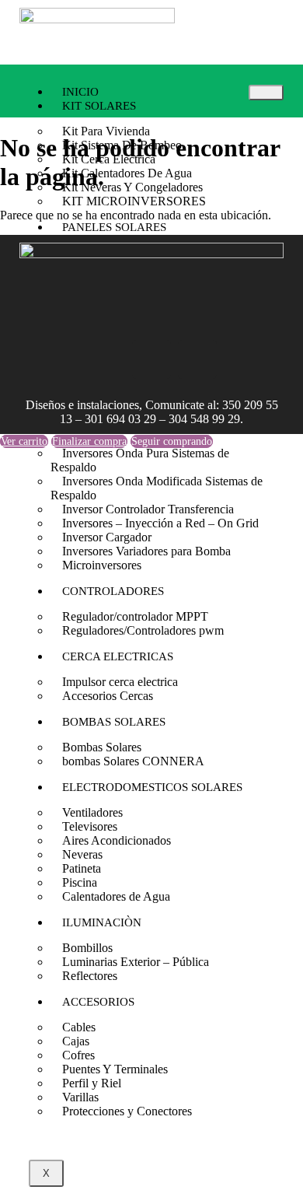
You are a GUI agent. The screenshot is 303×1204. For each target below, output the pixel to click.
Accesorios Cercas (107, 695)
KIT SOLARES (99, 106)
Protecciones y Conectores (127, 1111)
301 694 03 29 (120, 418)
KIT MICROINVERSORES (134, 201)
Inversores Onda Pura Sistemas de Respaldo (139, 460)
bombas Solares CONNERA (133, 761)
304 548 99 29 (204, 418)
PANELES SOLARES (114, 227)
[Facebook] (151, 359)
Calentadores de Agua (116, 896)
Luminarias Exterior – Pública (135, 961)
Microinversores (101, 565)
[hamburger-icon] (266, 92)
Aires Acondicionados (116, 840)
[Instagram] (105, 359)
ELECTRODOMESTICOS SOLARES (152, 787)
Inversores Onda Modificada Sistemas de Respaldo (156, 488)
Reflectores (89, 975)
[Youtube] (197, 359)
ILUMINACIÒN (101, 922)
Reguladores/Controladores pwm (143, 630)
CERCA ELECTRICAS (117, 656)
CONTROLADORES (113, 591)
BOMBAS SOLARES (113, 722)
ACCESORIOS (98, 1002)
